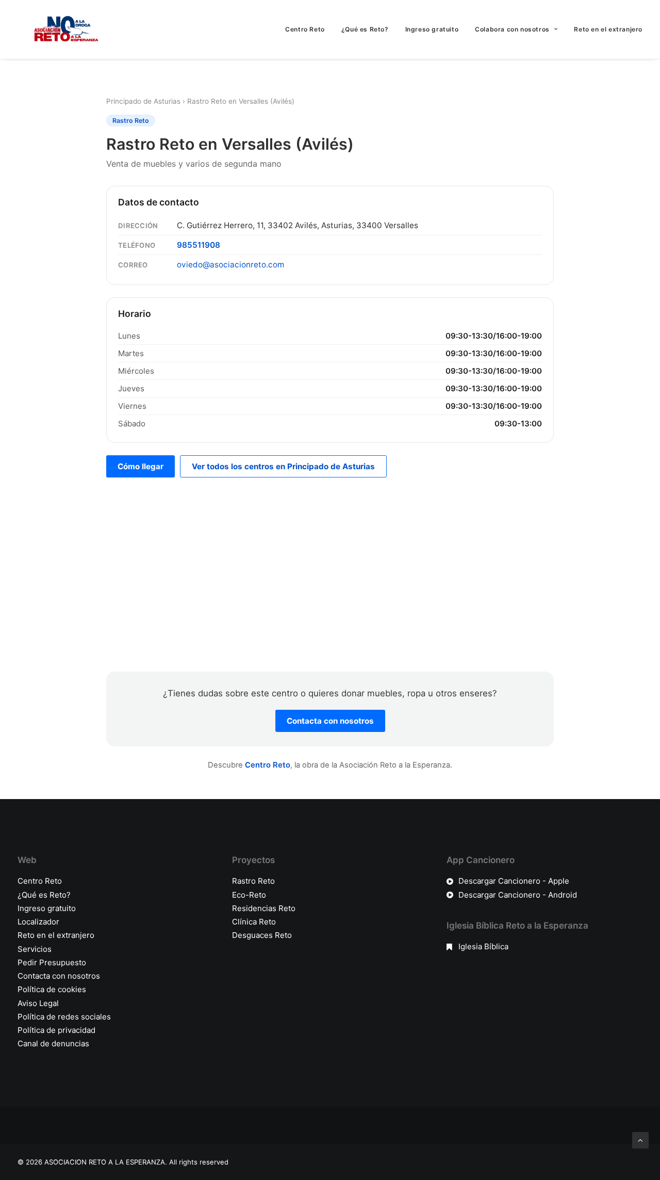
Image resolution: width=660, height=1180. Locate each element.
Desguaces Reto (262, 935)
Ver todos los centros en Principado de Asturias (283, 466)
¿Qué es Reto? (365, 29)
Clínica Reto (254, 922)
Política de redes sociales (64, 1017)
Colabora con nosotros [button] (512, 29)
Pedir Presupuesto (52, 962)
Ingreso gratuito (432, 29)
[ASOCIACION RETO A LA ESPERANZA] (64, 29)
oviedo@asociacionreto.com (230, 264)
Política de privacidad (56, 1030)
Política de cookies (52, 989)
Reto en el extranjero (608, 29)
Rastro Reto (253, 881)
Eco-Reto (249, 895)
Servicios (35, 949)
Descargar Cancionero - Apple (513, 881)
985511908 (198, 245)
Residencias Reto (263, 908)
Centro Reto (305, 29)
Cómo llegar (140, 466)
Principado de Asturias (143, 101)
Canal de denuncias (53, 1043)
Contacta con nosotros (330, 721)
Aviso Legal (38, 1003)
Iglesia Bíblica (483, 946)
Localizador (38, 922)
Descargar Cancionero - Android (517, 895)
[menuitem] (308, 29)
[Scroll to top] (640, 1139)
